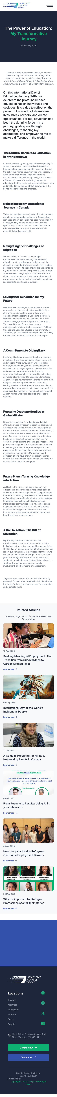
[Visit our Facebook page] (43, 993)
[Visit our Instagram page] (43, 1003)
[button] (49, 5)
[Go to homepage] (16, 5)
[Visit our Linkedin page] (43, 1023)
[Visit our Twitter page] (43, 1013)
